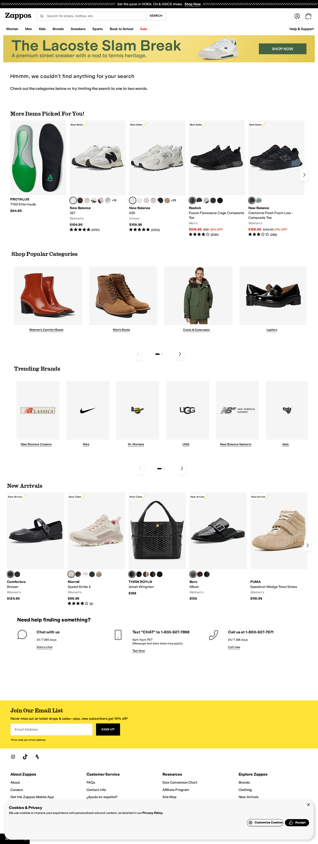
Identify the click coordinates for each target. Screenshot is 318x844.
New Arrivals (249, 797)
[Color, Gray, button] (206, 200)
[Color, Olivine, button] (78, 574)
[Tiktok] (25, 757)
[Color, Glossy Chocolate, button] (152, 574)
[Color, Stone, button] (98, 574)
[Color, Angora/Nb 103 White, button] (107, 200)
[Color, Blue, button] (213, 200)
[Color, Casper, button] (85, 574)
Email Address (26, 729)
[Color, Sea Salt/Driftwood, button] (167, 200)
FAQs (91, 782)
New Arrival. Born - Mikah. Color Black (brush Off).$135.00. (218, 546)
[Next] (304, 175)
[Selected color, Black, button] (10, 574)
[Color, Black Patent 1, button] (145, 574)
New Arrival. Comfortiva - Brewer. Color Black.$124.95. (35, 546)
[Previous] (138, 354)
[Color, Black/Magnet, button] (160, 200)
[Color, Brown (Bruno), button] (199, 574)
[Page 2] (162, 354)
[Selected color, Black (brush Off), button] (193, 574)
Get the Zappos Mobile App (32, 797)
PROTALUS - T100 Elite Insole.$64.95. (38, 166)
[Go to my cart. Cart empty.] (308, 16)
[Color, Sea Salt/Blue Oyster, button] (139, 200)
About (15, 782)
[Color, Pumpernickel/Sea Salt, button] (80, 200)
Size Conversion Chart (179, 782)
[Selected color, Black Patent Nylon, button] (131, 574)
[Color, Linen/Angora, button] (87, 200)
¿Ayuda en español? (102, 797)
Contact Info (96, 790)
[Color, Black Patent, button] (17, 574)
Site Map (169, 797)
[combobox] (91, 16)
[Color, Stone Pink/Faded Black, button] (153, 200)
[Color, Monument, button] (91, 574)
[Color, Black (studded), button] (206, 574)
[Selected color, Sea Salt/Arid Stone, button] (132, 200)
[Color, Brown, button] (199, 200)
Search (156, 16)
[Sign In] (297, 16)
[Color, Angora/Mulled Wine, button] (100, 200)
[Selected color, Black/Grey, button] (192, 200)
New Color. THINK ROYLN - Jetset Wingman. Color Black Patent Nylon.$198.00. (157, 543)
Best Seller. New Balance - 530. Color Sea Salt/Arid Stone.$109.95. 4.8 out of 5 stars (157, 176)
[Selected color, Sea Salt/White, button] (73, 200)
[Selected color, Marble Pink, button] (71, 574)
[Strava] (37, 757)
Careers (16, 790)
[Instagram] (13, 757)
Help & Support (301, 29)
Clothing (245, 790)
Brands (244, 782)
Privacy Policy (152, 813)
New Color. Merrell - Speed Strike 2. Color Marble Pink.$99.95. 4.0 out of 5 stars (96, 549)
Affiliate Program (175, 790)
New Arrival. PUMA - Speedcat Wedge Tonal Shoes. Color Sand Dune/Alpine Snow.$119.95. (279, 546)
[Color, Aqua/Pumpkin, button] (258, 200)
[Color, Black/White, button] (220, 200)
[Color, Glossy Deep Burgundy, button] (159, 574)
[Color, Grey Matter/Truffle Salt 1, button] (146, 200)
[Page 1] (157, 354)
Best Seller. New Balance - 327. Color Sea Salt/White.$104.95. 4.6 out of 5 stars (98, 176)
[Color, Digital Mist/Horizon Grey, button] (93, 200)
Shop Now (193, 4)
